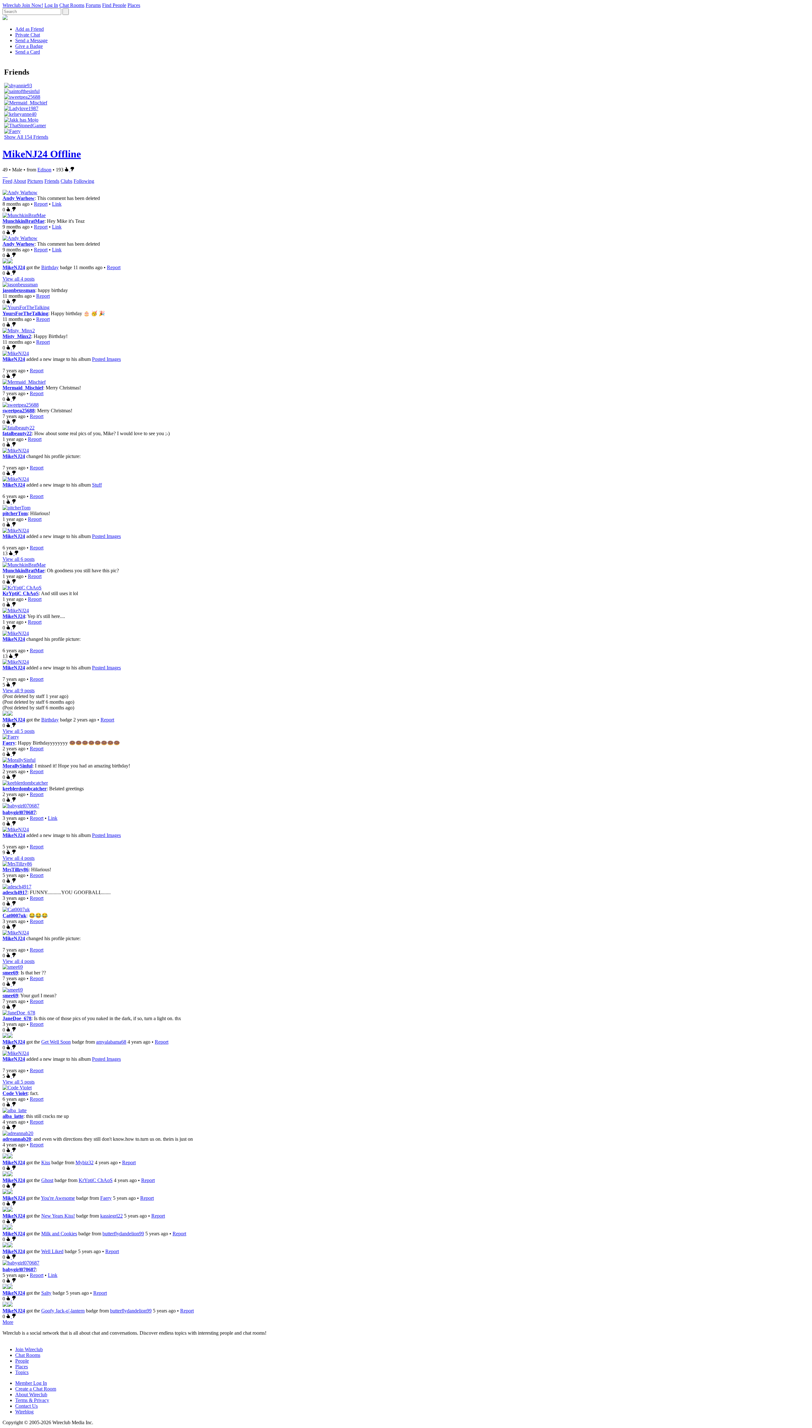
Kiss (45, 1162)
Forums (93, 5)
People (22, 1361)
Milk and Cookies (59, 1233)
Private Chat (27, 34)
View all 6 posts (19, 559)
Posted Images (106, 359)
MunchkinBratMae (23, 221)
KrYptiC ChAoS (21, 593)
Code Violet (15, 1093)
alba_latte (13, 1116)
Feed (7, 181)
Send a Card (27, 52)
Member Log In (31, 1383)
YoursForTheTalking (25, 313)
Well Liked (52, 1251)
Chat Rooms (71, 5)
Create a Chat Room (35, 1388)
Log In (51, 5)
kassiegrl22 (111, 1216)
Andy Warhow (19, 198)
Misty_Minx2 (17, 336)
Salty (46, 1293)
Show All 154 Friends (26, 137)
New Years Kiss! (58, 1216)
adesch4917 (15, 892)
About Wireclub (31, 1394)
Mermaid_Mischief (23, 387)
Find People (114, 5)
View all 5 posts (19, 731)
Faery (9, 743)
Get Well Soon (56, 1042)
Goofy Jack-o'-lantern (63, 1310)
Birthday (50, 267)
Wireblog (24, 1411)
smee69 (10, 972)
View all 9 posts (19, 690)
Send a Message (31, 40)
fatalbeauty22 (17, 433)
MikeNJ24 (14, 267)
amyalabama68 (111, 1042)
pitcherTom (15, 513)
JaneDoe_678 (17, 1018)
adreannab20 (17, 1139)
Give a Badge (29, 46)
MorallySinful (17, 765)
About (19, 181)
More (8, 1322)
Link (57, 204)
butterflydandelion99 (123, 1233)
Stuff (97, 485)
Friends (51, 181)
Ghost (47, 1180)
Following (84, 181)
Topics (22, 1372)
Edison (44, 169)
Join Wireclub (29, 1349)
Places (134, 5)
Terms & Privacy (32, 1400)
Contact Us (26, 1406)
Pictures (35, 181)
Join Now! (32, 5)
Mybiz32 (84, 1162)
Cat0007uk (14, 915)
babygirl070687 (19, 812)
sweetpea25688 (19, 410)
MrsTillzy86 (16, 869)
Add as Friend (29, 29)
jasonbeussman (19, 290)
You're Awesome (58, 1198)
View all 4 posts (19, 279)
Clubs (66, 181)
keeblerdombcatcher (25, 788)
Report (41, 204)
